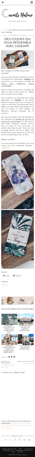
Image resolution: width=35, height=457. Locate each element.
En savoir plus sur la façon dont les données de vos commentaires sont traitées (16, 425)
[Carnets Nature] (17, 10)
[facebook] (15, 439)
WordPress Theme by (18, 454)
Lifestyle (24, 35)
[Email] (29, 439)
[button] (32, 2)
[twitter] (5, 439)
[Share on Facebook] (9, 357)
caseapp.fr (5, 148)
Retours (20, 451)
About (21, 449)
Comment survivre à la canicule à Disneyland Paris (9, 329)
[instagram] (10, 439)
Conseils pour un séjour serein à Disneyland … (25, 328)
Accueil (4, 30)
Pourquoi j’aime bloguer (7, 364)
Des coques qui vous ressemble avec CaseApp (17, 42)
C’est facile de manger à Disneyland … (25, 347)
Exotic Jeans (26, 362)
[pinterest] (19, 439)
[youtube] (24, 439)
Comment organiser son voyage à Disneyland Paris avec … (8, 349)
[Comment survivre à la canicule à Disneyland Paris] (9, 319)
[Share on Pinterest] (14, 357)
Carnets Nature (11, 449)
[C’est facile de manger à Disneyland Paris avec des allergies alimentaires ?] (26, 339)
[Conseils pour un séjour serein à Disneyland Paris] (26, 319)
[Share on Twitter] (11, 357)
